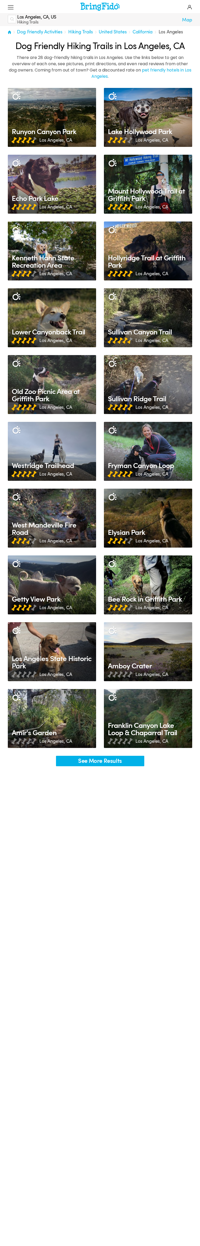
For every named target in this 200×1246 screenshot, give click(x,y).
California (143, 32)
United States (113, 32)
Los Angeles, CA (55, 140)
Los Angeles (171, 32)
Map (187, 20)
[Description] (16, 96)
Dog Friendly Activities (39, 32)
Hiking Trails (80, 32)
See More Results (100, 760)
